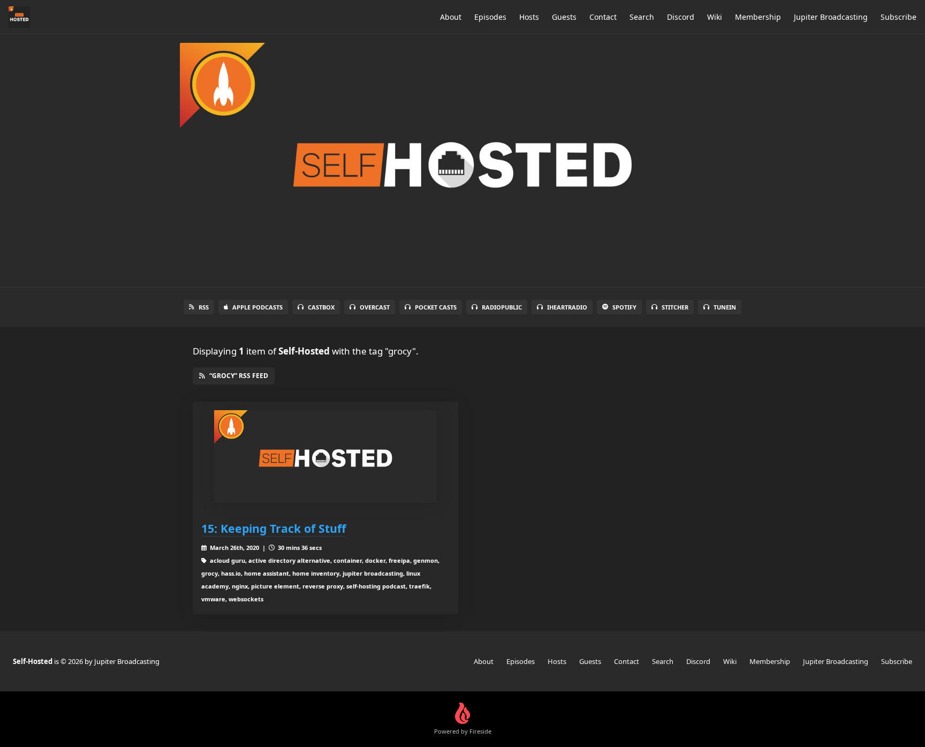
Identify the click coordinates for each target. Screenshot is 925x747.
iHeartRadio (567, 307)
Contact (603, 17)
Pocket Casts (436, 307)
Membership (758, 17)
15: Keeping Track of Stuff (273, 528)
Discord (680, 17)
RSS (204, 307)
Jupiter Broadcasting (831, 17)
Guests (564, 17)
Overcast (375, 307)
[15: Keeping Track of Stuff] (325, 456)
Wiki (714, 17)
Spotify (624, 307)
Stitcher (675, 307)
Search (642, 17)
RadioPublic (502, 307)
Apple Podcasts (257, 307)
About (450, 17)
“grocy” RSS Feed (238, 375)
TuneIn (725, 307)
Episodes (490, 17)
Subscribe (898, 17)
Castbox (321, 307)
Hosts (529, 17)
